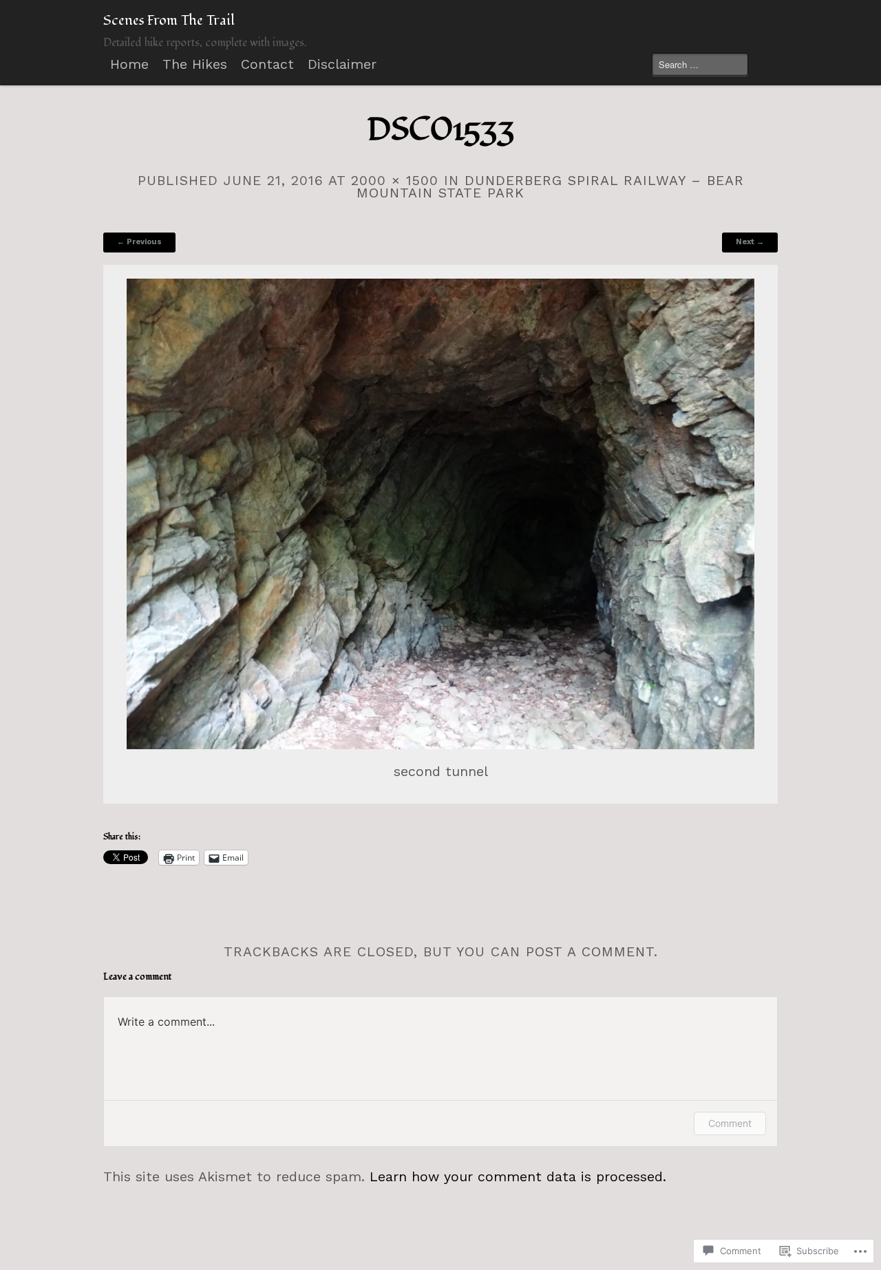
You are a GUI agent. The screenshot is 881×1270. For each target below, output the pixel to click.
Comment (730, 1123)
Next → (750, 241)
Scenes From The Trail (169, 20)
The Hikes (194, 64)
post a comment (590, 952)
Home (129, 64)
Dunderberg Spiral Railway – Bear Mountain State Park (550, 187)
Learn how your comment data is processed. (518, 1177)
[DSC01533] (441, 514)
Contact (267, 64)
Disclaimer (342, 64)
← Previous (139, 241)
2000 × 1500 (394, 181)
